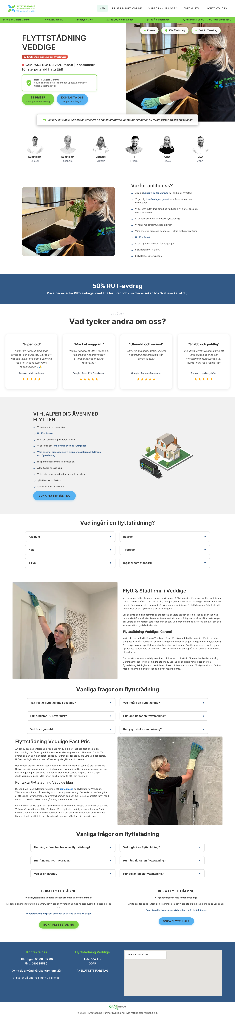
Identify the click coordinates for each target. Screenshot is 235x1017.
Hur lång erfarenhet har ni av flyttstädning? (62, 847)
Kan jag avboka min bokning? (142, 729)
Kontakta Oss (216, 8)
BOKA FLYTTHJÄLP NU (54, 495)
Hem (102, 8)
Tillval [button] (32, 562)
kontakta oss (66, 788)
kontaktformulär (50, 970)
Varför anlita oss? (163, 8)
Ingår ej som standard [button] (137, 562)
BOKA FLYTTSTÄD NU (58, 924)
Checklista (191, 8)
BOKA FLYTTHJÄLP (176, 921)
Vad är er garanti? (41, 729)
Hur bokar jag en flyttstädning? (143, 873)
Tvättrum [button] (129, 549)
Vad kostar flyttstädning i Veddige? (53, 702)
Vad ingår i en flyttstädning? (141, 702)
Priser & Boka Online (127, 8)
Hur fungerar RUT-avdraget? (48, 715)
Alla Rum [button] (34, 536)
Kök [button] (31, 549)
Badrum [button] (128, 536)
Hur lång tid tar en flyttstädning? (144, 715)
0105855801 (225, 19)
